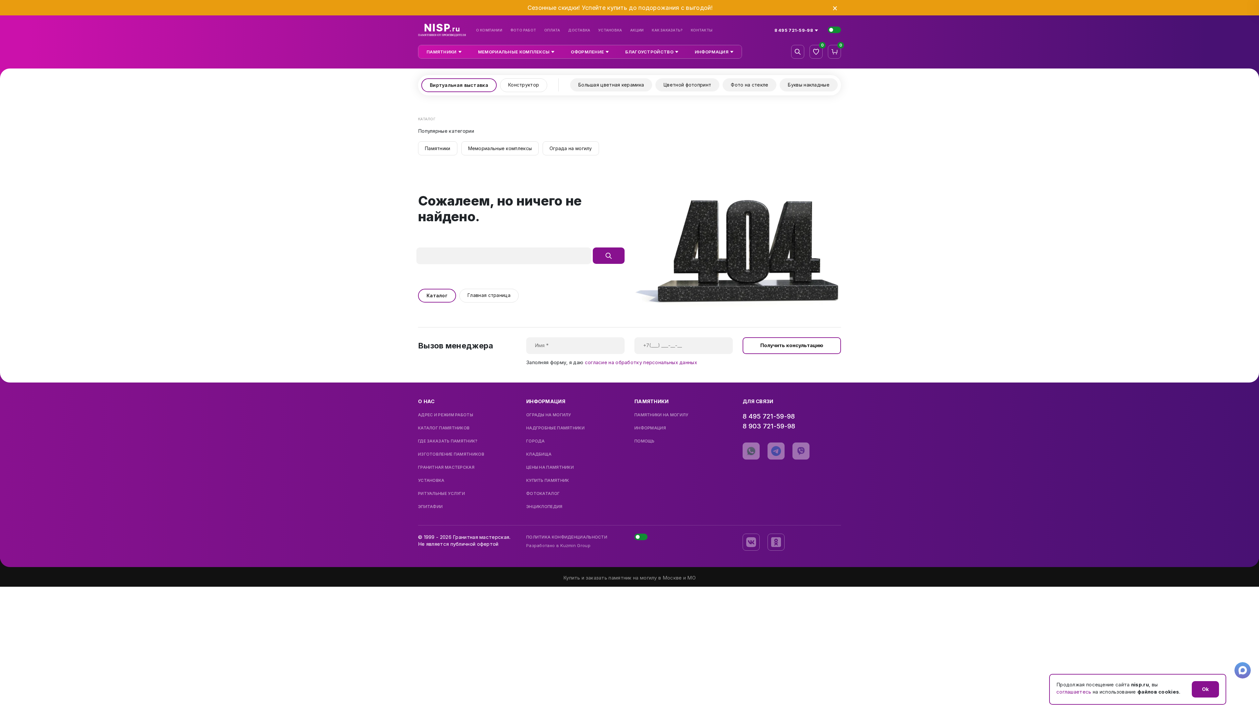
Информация (650, 428)
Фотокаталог (543, 494)
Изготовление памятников (451, 454)
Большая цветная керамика (611, 85)
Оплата (552, 30)
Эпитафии (430, 507)
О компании (489, 30)
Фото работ (523, 30)
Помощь (644, 441)
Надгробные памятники (555, 428)
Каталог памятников (444, 428)
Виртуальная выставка (459, 85)
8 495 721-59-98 (769, 416)
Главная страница (489, 295)
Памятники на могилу (661, 415)
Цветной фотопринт (687, 85)
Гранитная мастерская (446, 467)
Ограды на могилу (548, 415)
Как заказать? (667, 30)
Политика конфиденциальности (566, 537)
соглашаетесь (1073, 692)
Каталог (437, 295)
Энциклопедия (544, 507)
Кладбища (538, 454)
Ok (1205, 689)
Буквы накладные (808, 85)
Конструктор (523, 85)
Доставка (579, 30)
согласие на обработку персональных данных (641, 362)
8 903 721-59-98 (769, 426)
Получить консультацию (791, 345)
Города (535, 441)
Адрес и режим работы (445, 415)
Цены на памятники (550, 467)
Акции (637, 30)
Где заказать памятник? (448, 441)
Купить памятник (547, 480)
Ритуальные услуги (441, 494)
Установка (610, 30)
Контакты (701, 30)
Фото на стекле (749, 85)
